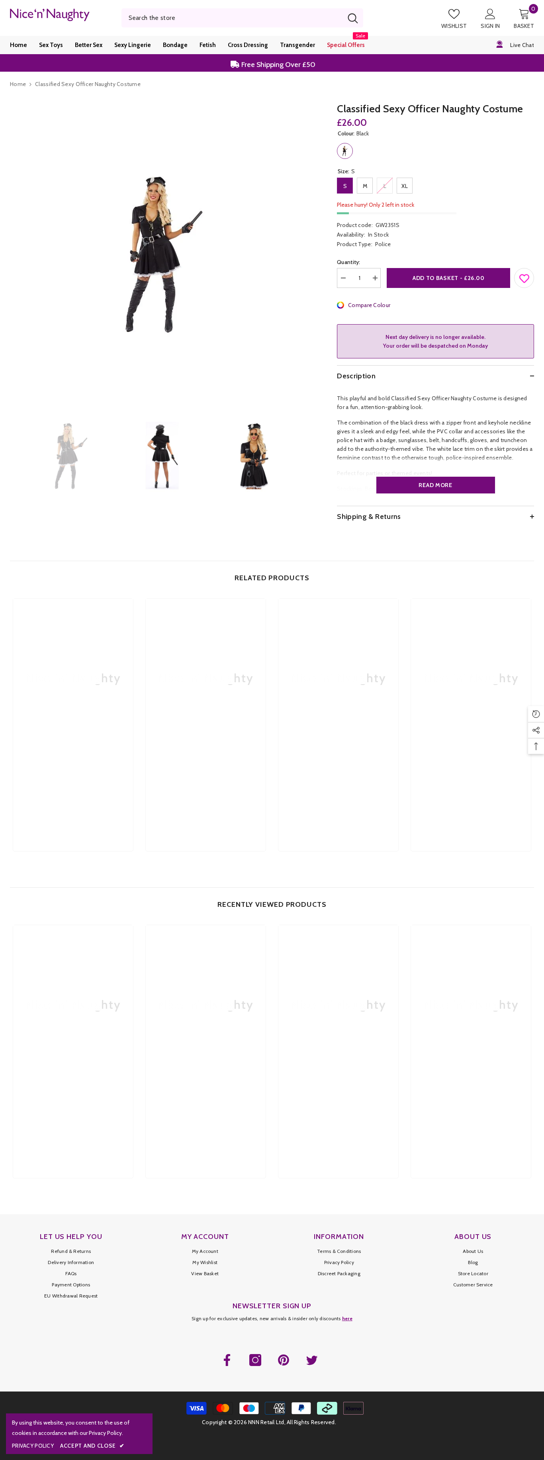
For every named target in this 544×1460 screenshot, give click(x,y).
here (347, 1318)
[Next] (311, 456)
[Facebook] (227, 1360)
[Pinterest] (283, 1360)
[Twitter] (312, 1360)
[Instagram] (255, 1360)
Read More (435, 485)
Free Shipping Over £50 (277, 63)
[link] (73, 774)
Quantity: (348, 262)
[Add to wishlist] (524, 276)
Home (18, 84)
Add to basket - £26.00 (448, 278)
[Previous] (12, 456)
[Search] (242, 17)
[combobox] (232, 17)
